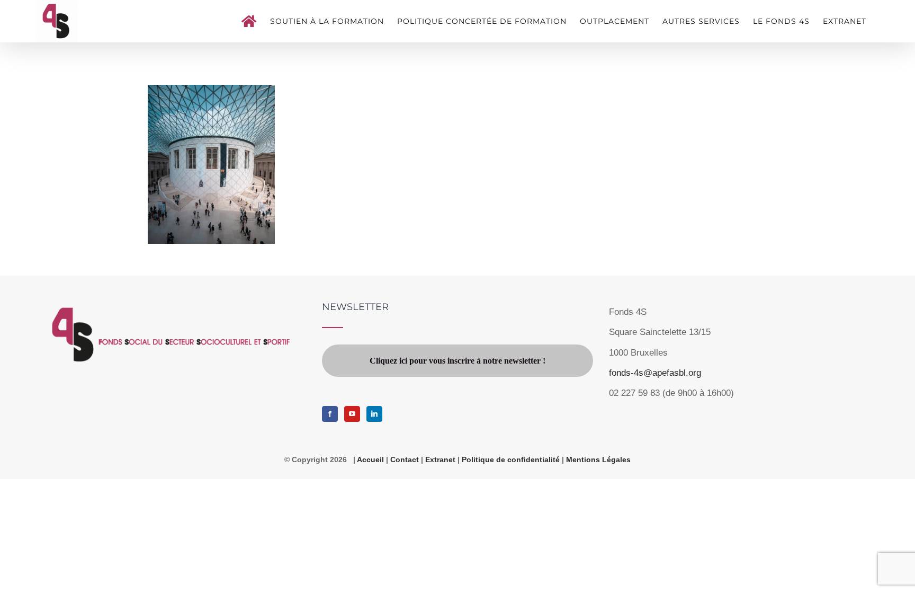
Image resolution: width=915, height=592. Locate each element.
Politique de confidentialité (512, 459)
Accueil (370, 459)
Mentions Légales (598, 459)
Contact (404, 459)
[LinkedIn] (374, 414)
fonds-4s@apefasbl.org (655, 373)
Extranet (441, 459)
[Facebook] (330, 414)
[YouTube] (352, 414)
